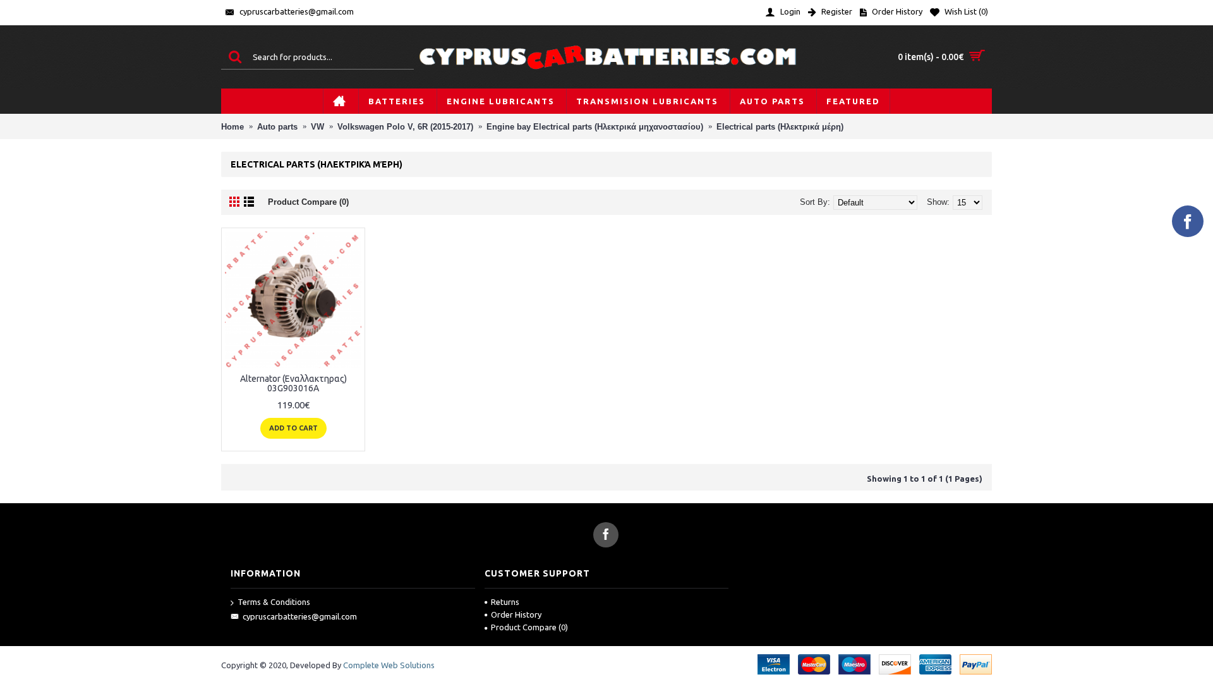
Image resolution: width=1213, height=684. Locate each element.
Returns (505, 601)
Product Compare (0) (308, 202)
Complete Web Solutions (389, 665)
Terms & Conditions (274, 601)
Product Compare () (529, 627)
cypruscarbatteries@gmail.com (300, 616)
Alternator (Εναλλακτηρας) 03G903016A (293, 383)
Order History (516, 614)
